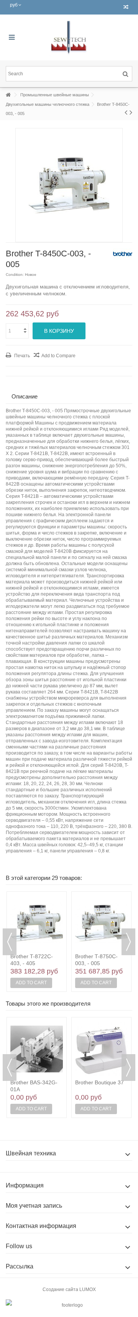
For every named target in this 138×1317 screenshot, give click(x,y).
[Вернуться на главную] (8, 95)
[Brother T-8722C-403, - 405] (36, 923)
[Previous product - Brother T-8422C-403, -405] (126, 112)
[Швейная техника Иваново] (69, 37)
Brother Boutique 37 (99, 1082)
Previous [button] (9, 941)
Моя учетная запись (34, 1205)
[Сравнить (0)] (125, 7)
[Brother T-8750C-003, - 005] (101, 923)
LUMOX (87, 1289)
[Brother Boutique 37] (101, 1049)
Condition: (15, 274)
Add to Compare (58, 355)
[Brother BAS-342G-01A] (36, 1049)
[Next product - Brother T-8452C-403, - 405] (131, 112)
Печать (21, 355)
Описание (25, 396)
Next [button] (128, 941)
